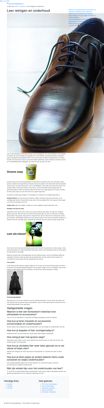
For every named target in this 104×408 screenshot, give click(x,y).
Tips (95, 3)
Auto (77, 3)
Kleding (82, 3)
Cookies (9, 388)
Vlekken (90, 3)
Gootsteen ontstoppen (49, 392)
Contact (9, 384)
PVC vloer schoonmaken (49, 384)
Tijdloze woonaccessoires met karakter (81, 13)
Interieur (22, 6)
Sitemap (9, 386)
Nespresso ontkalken (48, 388)
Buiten (68, 3)
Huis (72, 3)
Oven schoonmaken (48, 386)
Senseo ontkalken (47, 390)
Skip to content (5, 1)
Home (62, 3)
